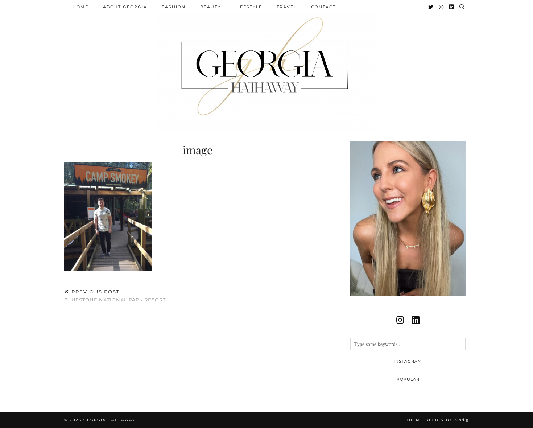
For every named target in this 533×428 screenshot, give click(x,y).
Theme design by (437, 419)
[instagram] (400, 320)
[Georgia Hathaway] (266, 65)
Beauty (210, 6)
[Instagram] (441, 7)
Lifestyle (248, 6)
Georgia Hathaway (109, 419)
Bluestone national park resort (115, 296)
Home (80, 6)
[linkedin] (416, 320)
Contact (323, 6)
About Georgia (125, 6)
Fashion (174, 6)
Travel (287, 6)
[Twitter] (431, 7)
